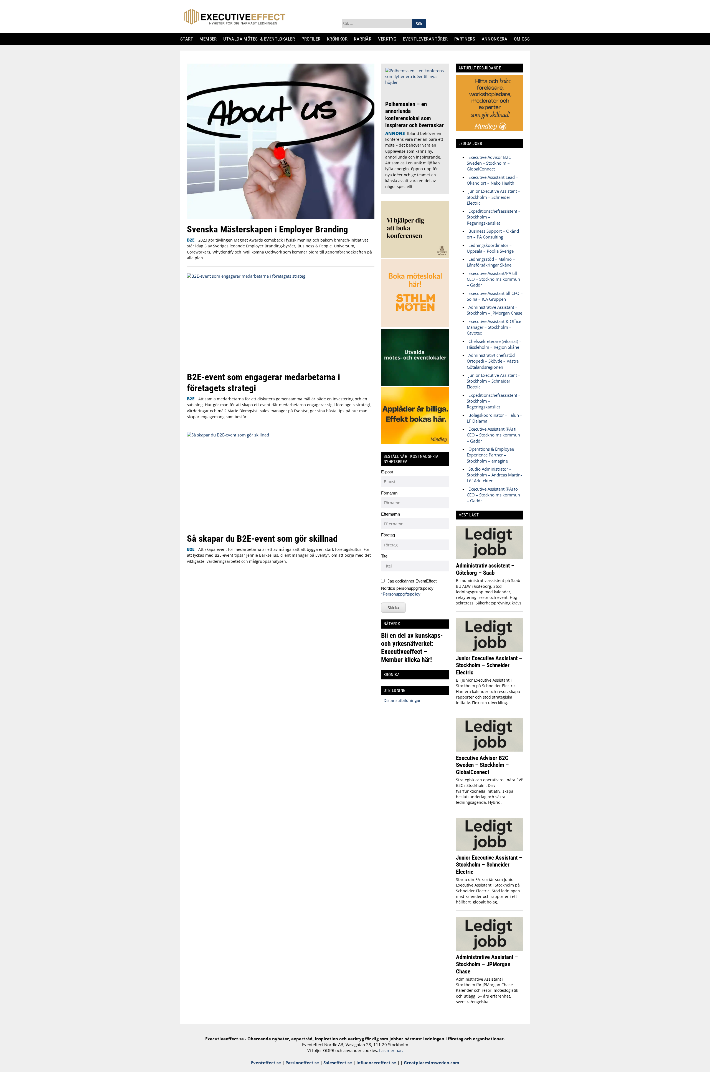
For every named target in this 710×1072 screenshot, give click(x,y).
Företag (388, 535)
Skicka (393, 607)
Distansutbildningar (401, 700)
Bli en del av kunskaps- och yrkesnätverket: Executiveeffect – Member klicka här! (412, 647)
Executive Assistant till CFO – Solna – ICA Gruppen (495, 296)
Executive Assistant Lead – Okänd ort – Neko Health (492, 180)
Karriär (365, 39)
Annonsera (496, 39)
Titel (384, 556)
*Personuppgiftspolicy (400, 594)
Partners (466, 39)
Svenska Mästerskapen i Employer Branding (267, 229)
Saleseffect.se (337, 1062)
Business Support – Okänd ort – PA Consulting (493, 234)
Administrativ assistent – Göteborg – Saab (485, 569)
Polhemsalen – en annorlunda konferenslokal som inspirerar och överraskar (414, 115)
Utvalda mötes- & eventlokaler (261, 39)
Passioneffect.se (302, 1062)
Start (188, 39)
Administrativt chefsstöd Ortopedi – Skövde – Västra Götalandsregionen (493, 361)
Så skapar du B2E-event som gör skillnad (262, 538)
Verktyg (389, 39)
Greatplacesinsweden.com (431, 1062)
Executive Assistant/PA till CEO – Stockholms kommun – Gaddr (493, 279)
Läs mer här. (391, 1050)
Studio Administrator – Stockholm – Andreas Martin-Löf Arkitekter (494, 475)
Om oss (524, 39)
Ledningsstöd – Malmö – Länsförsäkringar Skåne (491, 262)
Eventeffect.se (266, 1062)
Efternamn (390, 514)
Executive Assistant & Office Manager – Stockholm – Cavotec (494, 327)
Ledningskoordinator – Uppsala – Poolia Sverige (490, 248)
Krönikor (339, 39)
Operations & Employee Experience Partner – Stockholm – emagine (490, 455)
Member (210, 39)
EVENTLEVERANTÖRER (427, 39)
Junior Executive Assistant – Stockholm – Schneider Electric (493, 197)
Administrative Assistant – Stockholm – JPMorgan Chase (494, 310)
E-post (387, 472)
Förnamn (389, 493)
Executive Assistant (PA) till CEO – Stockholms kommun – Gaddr (493, 435)
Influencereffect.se (376, 1062)
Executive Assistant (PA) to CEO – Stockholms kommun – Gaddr (493, 495)
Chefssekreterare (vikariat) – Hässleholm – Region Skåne (494, 344)
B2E (190, 240)
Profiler (313, 39)
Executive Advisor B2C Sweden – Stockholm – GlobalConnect (489, 163)
